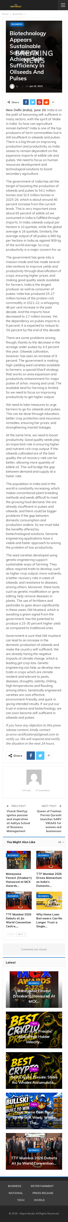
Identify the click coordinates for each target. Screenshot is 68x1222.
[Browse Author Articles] (34, 777)
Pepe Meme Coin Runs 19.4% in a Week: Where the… (34, 1117)
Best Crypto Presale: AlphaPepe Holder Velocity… (34, 1036)
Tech (34, 1023)
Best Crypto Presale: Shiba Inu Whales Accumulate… (34, 1080)
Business (17, 24)
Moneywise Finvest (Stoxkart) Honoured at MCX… (34, 996)
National (16, 1193)
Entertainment (42, 1186)
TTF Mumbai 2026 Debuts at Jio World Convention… (34, 1161)
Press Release (42, 1193)
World (39, 1200)
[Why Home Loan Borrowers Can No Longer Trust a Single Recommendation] (49, 901)
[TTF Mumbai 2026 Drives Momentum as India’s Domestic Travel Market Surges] (49, 860)
